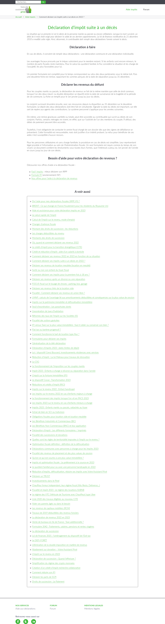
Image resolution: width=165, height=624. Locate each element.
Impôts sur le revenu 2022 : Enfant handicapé (53, 389)
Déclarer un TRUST (41, 476)
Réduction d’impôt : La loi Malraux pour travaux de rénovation (61, 357)
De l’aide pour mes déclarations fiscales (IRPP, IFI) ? (56, 201)
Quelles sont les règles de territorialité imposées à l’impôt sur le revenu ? (65, 440)
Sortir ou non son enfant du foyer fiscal (50, 270)
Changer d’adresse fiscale (44, 224)
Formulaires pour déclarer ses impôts (49, 339)
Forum (146, 10)
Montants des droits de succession (48, 238)
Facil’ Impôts (37, 172)
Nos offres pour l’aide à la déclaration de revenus (54, 178)
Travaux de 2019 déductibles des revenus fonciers (55, 513)
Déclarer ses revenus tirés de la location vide (53, 288)
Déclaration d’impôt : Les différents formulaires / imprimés (59, 430)
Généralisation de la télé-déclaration (49, 343)
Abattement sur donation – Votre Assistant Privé (54, 550)
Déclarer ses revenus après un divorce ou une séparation (58, 279)
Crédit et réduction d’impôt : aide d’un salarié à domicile (58, 252)
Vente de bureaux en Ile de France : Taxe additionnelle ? (58, 522)
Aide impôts (131, 10)
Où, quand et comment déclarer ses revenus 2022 (55, 243)
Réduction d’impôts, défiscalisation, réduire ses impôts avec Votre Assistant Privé (69, 472)
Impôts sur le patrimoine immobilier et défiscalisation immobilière (62, 302)
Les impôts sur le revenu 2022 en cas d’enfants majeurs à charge (62, 394)
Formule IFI (36, 175)
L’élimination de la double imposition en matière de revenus (59, 545)
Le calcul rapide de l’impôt (44, 215)
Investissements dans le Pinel (45, 481)
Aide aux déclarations (25, 609)
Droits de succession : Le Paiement (48, 582)
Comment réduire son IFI (43, 572)
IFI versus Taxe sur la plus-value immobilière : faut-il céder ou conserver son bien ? (70, 325)
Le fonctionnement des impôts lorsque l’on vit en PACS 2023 (60, 398)
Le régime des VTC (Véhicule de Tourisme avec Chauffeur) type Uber (63, 495)
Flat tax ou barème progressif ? (46, 330)
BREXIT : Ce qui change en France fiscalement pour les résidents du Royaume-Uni (70, 206)
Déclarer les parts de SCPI (44, 577)
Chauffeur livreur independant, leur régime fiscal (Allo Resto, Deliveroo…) (66, 485)
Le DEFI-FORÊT (39, 540)
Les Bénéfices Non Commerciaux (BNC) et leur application (59, 426)
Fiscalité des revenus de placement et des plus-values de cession (62, 453)
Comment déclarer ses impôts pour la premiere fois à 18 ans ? (61, 275)
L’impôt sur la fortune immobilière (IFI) (49, 375)
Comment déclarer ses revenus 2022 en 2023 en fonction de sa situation (66, 256)
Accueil (18, 17)
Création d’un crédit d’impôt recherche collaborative (56, 568)
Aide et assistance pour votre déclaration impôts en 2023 (58, 211)
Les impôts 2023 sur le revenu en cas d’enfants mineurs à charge (62, 403)
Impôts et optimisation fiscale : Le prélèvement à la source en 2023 (63, 462)
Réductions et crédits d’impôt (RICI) (48, 385)
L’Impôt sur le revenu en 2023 (46, 554)
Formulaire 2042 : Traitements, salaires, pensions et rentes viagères (63, 527)
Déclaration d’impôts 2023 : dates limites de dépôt (55, 348)
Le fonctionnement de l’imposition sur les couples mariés (58, 366)
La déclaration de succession (45, 531)
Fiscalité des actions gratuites (45, 320)
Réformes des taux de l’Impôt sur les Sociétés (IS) (55, 316)
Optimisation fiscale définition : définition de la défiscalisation (60, 444)
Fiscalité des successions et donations (49, 435)
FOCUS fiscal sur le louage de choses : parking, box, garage (59, 284)
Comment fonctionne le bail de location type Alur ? (55, 334)
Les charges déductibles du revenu (48, 233)
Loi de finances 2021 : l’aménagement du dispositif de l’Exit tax (61, 536)
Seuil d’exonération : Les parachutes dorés (51, 307)
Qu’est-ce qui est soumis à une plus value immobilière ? (58, 458)
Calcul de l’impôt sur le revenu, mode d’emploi (53, 220)
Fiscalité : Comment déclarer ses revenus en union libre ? (58, 293)
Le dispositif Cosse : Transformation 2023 (51, 380)
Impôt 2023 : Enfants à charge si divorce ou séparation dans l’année (63, 371)
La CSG (35, 362)
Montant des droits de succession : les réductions (55, 229)
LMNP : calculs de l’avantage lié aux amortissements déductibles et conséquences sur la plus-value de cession (83, 298)
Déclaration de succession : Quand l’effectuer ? (54, 559)
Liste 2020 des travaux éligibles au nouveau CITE (55, 499)
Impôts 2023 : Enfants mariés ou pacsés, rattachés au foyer (59, 408)
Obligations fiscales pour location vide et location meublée (59, 417)
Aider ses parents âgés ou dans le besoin (51, 504)
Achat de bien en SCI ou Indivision (48, 412)
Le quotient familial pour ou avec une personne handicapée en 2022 (64, 467)
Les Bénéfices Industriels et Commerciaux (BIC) (54, 421)
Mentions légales (92, 609)
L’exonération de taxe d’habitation (47, 311)
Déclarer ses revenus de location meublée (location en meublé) (61, 266)
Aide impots (30, 17)
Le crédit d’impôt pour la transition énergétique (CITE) (57, 247)
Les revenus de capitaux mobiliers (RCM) (51, 508)
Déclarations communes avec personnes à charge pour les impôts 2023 (65, 449)
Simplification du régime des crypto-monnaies (53, 563)
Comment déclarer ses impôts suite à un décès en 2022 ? (58, 261)
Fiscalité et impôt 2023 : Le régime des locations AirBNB (58, 490)
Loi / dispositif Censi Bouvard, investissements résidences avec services (65, 353)
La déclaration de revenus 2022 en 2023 (51, 517)
